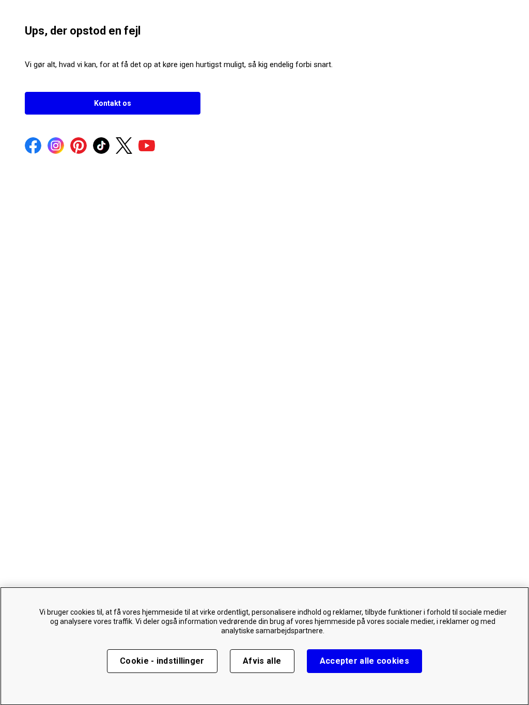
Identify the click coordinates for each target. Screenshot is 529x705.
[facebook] (33, 146)
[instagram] (56, 146)
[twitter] (124, 146)
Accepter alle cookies (364, 661)
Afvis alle (262, 661)
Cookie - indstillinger (162, 661)
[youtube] (146, 146)
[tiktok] (101, 146)
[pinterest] (78, 146)
